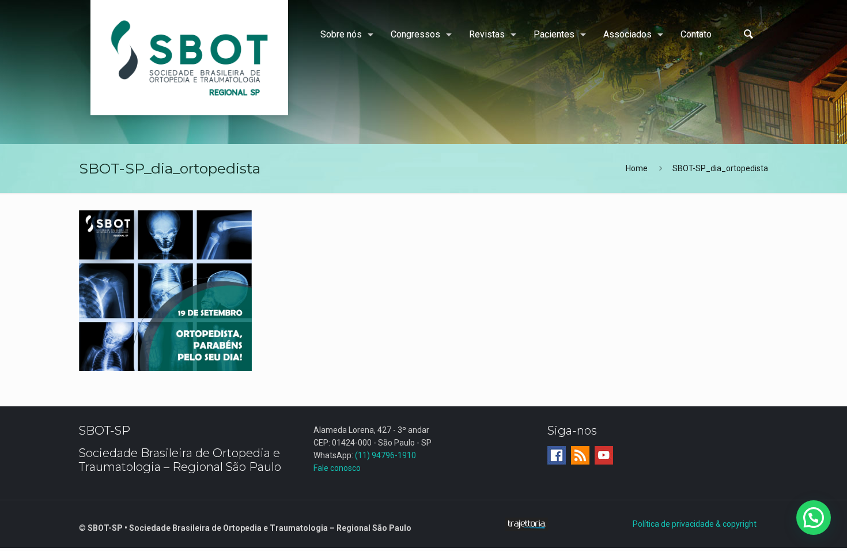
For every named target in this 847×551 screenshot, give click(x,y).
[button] (813, 517)
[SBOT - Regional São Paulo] (189, 57)
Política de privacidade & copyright (695, 524)
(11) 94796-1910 (385, 455)
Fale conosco (337, 468)
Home (637, 168)
